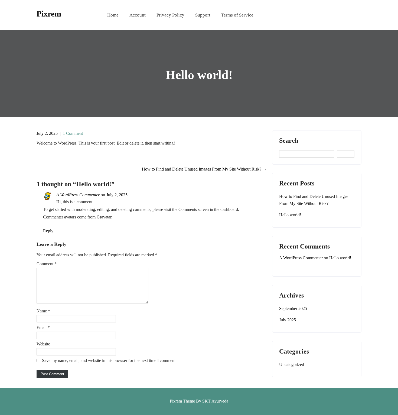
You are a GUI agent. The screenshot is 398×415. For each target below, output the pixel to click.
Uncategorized (291, 364)
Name (43, 311)
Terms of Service (237, 15)
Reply (48, 230)
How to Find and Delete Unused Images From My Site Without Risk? (204, 169)
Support (202, 15)
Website (43, 344)
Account (137, 15)
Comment (47, 264)
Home (113, 15)
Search (288, 140)
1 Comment (73, 133)
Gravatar (104, 217)
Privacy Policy (170, 15)
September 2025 (293, 308)
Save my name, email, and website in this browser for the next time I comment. (109, 360)
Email (43, 327)
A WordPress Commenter (78, 194)
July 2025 (287, 320)
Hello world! (290, 215)
